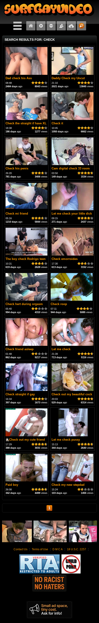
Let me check (61, 349)
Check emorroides (65, 259)
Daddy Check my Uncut (68, 78)
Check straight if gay (20, 394)
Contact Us (20, 549)
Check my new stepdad (68, 484)
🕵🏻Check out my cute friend (25, 439)
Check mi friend (17, 213)
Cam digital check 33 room (71, 168)
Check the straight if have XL (26, 123)
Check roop (59, 304)
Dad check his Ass (19, 78)
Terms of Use (40, 549)
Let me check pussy (66, 439)
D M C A (57, 549)
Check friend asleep (20, 349)
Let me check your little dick (72, 213)
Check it (57, 123)
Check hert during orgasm (24, 304)
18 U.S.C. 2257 (76, 549)
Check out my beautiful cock (72, 394)
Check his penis (17, 168)
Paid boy (12, 484)
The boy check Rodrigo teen (26, 259)
